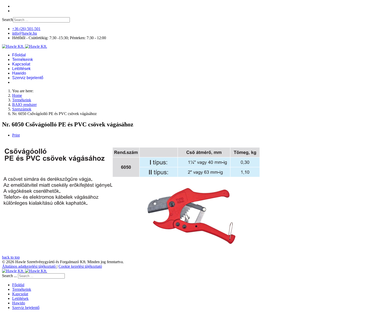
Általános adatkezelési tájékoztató (29, 266)
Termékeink (22, 59)
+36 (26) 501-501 (26, 29)
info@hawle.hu (24, 33)
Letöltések (21, 68)
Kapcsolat (21, 64)
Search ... (9, 276)
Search (7, 19)
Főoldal (19, 55)
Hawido (19, 73)
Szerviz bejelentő (27, 78)
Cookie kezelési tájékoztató (80, 266)
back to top (11, 257)
